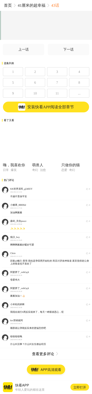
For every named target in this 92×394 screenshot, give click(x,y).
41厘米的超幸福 (31, 5)
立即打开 (79, 387)
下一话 (68, 49)
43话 (55, 5)
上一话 (23, 49)
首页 (8, 5)
